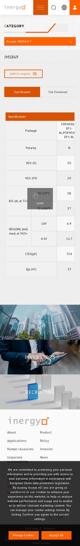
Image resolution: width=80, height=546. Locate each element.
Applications (17, 441)
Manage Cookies (23, 535)
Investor (46, 449)
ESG (40, 322)
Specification (22, 92)
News (44, 457)
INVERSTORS (40, 357)
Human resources (20, 449)
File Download (58, 92)
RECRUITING (40, 392)
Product (46, 432)
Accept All (56, 535)
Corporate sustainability (18, 459)
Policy (44, 441)
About (12, 432)
